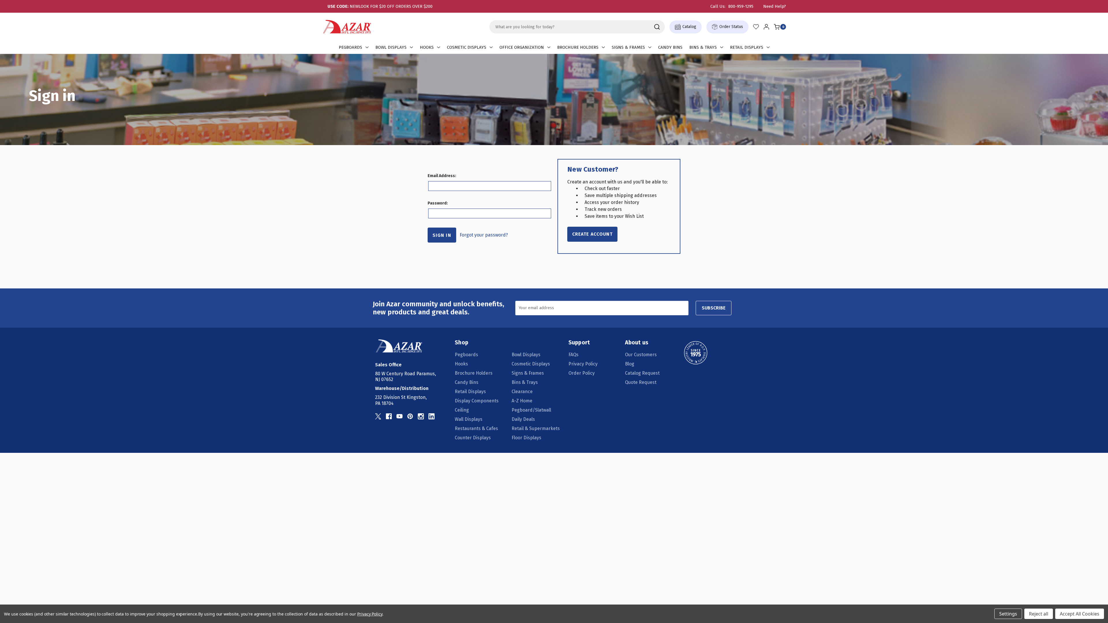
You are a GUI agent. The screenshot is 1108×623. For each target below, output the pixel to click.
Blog (629, 364)
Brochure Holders (577, 47)
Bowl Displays (391, 47)
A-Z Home (522, 401)
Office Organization (521, 47)
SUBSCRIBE (713, 308)
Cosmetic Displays (466, 47)
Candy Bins (670, 47)
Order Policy (581, 373)
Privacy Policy (583, 364)
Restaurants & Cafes (476, 428)
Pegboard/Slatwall (531, 410)
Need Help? (774, 6)
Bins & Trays (703, 47)
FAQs (573, 354)
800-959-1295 (740, 6)
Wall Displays (468, 419)
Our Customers (641, 354)
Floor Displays (526, 437)
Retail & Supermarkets (536, 428)
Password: (438, 203)
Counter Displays (473, 437)
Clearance (522, 391)
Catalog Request (642, 373)
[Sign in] (766, 27)
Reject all (1038, 614)
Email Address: (442, 175)
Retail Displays (746, 47)
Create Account (592, 234)
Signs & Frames (628, 47)
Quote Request (640, 382)
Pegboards (350, 47)
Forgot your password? (484, 235)
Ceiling (462, 410)
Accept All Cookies (1079, 614)
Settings (1008, 614)
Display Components (477, 401)
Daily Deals (523, 419)
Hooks (427, 47)
